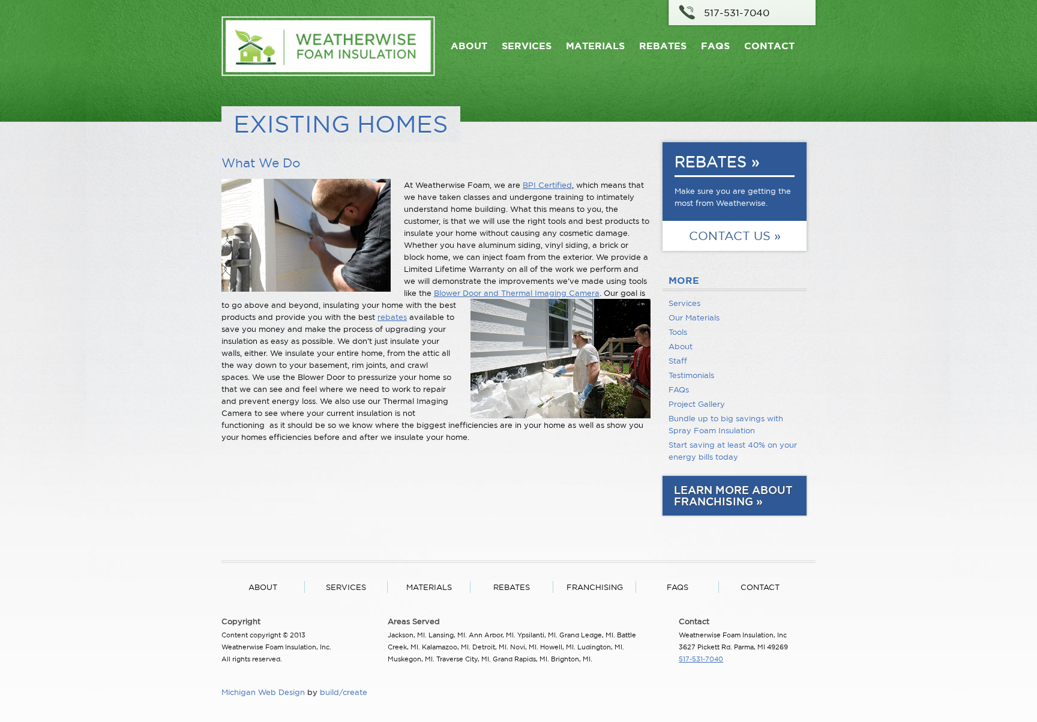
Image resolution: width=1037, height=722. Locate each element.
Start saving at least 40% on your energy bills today (733, 451)
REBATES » (717, 161)
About (469, 45)
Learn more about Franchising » (733, 495)
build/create (343, 692)
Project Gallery (697, 404)
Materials (595, 45)
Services (527, 45)
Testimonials (691, 375)
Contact (769, 45)
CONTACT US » (735, 235)
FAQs (715, 45)
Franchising (595, 587)
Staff (678, 360)
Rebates (663, 45)
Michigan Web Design (263, 692)
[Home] (328, 73)
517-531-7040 (736, 12)
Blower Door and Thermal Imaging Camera (517, 293)
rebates (392, 317)
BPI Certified (547, 185)
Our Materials (694, 317)
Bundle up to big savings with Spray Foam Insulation (726, 424)
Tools (678, 332)
